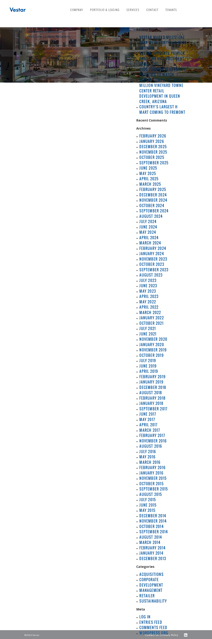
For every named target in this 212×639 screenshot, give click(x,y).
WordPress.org (153, 633)
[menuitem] (76, 10)
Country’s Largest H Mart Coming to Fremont (162, 109)
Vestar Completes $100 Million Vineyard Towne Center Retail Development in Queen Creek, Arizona (161, 91)
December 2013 (152, 558)
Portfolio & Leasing (105, 10)
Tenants (171, 10)
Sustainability (153, 601)
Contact (152, 10)
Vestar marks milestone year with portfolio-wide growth (163, 43)
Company (76, 10)
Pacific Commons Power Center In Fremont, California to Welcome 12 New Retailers (51, 31)
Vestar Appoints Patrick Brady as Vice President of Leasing (162, 59)
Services (132, 10)
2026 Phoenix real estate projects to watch (162, 72)
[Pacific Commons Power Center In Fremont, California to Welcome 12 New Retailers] (104, 30)
